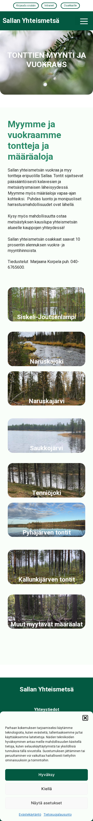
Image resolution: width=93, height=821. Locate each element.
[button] (85, 717)
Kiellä (46, 788)
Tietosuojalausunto (58, 814)
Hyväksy (46, 774)
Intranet (49, 5)
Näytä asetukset (46, 802)
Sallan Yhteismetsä (31, 20)
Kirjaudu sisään (26, 5)
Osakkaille (70, 5)
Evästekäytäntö (30, 814)
